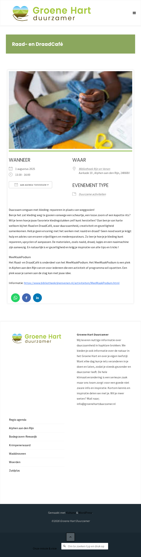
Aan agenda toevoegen (33, 185)
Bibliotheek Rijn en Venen (94, 169)
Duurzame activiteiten (92, 194)
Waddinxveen (17, 453)
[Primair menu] (134, 13)
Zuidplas (14, 470)
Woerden (14, 462)
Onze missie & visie (45, 548)
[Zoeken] (64, 546)
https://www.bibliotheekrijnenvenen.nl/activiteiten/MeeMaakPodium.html (72, 283)
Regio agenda (17, 419)
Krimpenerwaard (19, 445)
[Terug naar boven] (70, 537)
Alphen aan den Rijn (21, 428)
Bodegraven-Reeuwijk (23, 436)
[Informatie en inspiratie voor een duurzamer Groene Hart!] (52, 13)
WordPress (85, 512)
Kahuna (71, 512)
